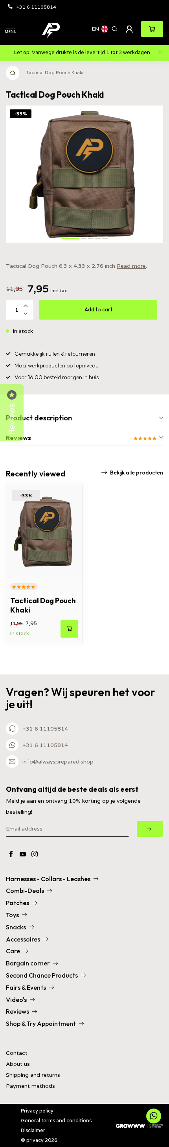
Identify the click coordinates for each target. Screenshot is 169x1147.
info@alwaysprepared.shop (58, 761)
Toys (12, 915)
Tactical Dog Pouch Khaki (54, 72)
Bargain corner (28, 963)
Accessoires (23, 939)
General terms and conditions (56, 1120)
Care (13, 951)
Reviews (17, 1011)
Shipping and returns (33, 1075)
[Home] (13, 73)
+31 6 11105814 (36, 7)
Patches (17, 903)
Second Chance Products (42, 975)
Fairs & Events (26, 987)
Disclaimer (33, 1130)
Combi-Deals (25, 890)
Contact (17, 1053)
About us (18, 1064)
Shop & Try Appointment (41, 1023)
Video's (16, 999)
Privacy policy (37, 1110)
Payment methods (30, 1086)
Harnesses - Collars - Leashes (48, 879)
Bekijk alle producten (136, 472)
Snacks (16, 927)
